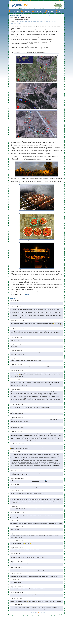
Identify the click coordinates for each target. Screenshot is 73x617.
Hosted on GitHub (33, 612)
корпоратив (27, 21)
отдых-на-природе (46, 21)
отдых (18, 21)
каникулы (22, 21)
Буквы (19, 15)
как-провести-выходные (36, 21)
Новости (27, 294)
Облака (19, 17)
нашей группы (35, 480)
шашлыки (54, 21)
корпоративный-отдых (16, 23)
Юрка (46, 480)
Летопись (13, 15)
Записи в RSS (42, 612)
